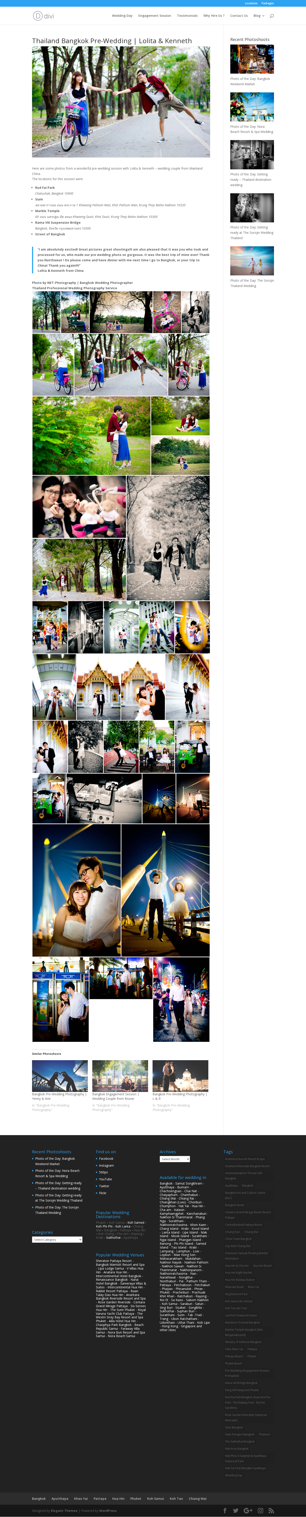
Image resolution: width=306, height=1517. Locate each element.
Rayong (136, 1234)
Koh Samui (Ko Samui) (238, 1301)
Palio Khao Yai (234, 1349)
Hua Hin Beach (262, 1266)
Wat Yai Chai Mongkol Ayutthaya (245, 1468)
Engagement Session (154, 16)
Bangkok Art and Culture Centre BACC (245, 1195)
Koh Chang (106, 1234)
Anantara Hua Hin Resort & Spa (245, 1159)
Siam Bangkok (234, 1427)
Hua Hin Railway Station (240, 1280)
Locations (251, 3)
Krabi (99, 1237)
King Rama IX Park (236, 1294)
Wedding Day (122, 16)
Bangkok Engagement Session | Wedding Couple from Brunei (115, 1096)
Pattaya (125, 1230)
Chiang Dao (232, 1232)
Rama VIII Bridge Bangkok (241, 1383)
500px (103, 1172)
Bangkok (110, 1230)
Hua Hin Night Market (238, 1272)
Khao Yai (253, 1287)
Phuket (101, 1222)
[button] (46, 312)
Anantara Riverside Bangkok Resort (247, 1166)
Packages (268, 3)
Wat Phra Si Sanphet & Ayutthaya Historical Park (245, 1458)
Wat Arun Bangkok (236, 1449)
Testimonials (187, 16)
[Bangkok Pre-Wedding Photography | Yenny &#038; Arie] (60, 1076)
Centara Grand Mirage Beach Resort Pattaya (248, 1214)
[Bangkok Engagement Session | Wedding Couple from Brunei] (120, 1076)
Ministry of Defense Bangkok (243, 1342)
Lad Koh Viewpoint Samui (241, 1315)
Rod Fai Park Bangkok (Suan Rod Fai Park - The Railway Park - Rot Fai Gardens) (247, 1402)
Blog (257, 16)
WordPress (108, 1510)
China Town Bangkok (238, 1239)
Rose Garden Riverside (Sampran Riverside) (246, 1417)
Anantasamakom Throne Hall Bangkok (243, 1175)
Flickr (102, 1193)
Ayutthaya (130, 1237)
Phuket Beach (233, 1363)
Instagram (106, 1165)
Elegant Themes (64, 1510)
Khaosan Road (234, 1287)
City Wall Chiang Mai (237, 1246)
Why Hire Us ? (213, 16)
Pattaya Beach (234, 1356)
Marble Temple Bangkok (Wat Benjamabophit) (244, 1332)
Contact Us (239, 16)
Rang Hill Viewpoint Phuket (242, 1390)
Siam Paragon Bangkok (239, 1434)
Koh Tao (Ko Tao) (236, 1308)
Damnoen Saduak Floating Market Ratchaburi (246, 1255)
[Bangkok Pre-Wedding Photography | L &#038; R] (180, 1076)
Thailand (264, 1434)
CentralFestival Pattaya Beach (243, 1225)
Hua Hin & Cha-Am (237, 1266)
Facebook (106, 1158)
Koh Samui (117, 1222)
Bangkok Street (234, 1205)
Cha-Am (122, 1234)
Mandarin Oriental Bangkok (242, 1322)
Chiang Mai (251, 1232)
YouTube (105, 1179)
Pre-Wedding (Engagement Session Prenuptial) (247, 1373)
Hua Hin (139, 1230)
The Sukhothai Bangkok (239, 1441)
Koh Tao (176, 1498)
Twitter (104, 1186)
